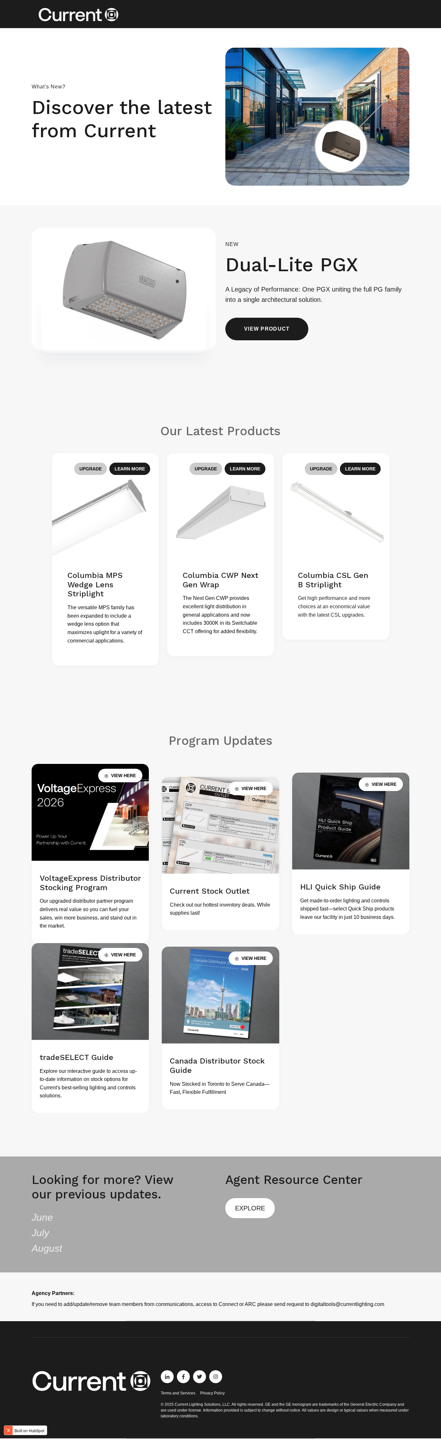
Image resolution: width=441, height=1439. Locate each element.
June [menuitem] (42, 1217)
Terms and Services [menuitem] (178, 1393)
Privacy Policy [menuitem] (212, 1393)
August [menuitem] (47, 1248)
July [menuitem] (40, 1233)
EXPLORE (250, 1208)
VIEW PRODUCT (267, 329)
